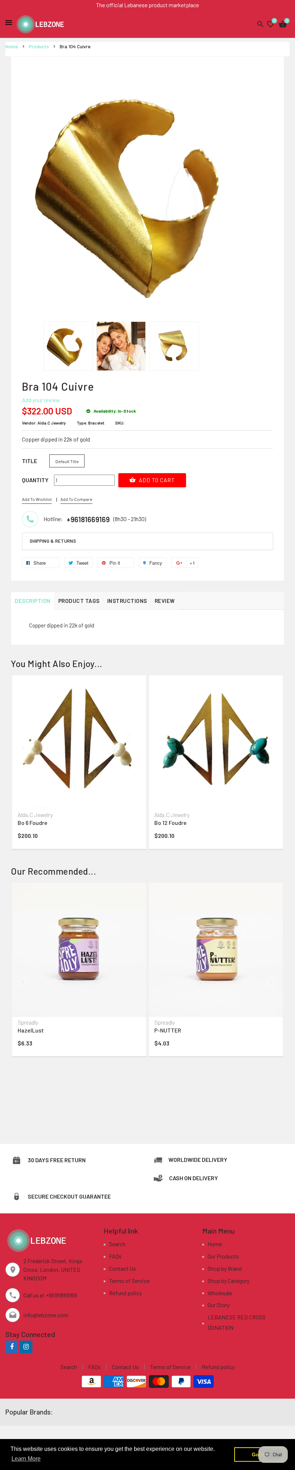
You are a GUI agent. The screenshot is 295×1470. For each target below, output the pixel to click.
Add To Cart (156, 480)
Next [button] (271, 747)
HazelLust (31, 1030)
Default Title (67, 461)
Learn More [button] (26, 1459)
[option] (68, 346)
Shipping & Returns (53, 541)
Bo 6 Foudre (32, 822)
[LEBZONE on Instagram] (26, 1346)
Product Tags (79, 601)
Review (165, 601)
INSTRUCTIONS (127, 601)
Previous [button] (23, 747)
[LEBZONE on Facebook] (11, 1346)
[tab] (147, 541)
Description (33, 601)
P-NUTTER (167, 1030)
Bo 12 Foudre (170, 822)
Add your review (41, 399)
